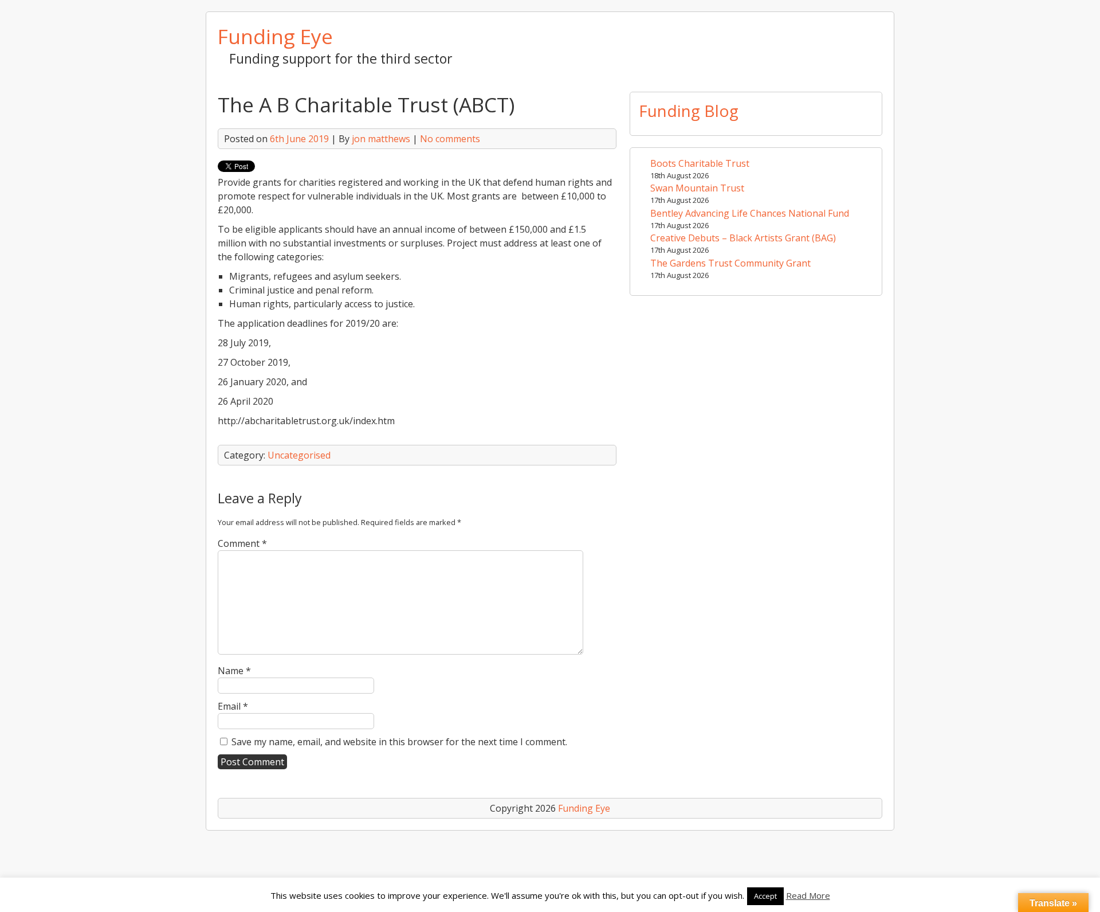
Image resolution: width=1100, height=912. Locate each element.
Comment (242, 543)
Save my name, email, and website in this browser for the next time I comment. (399, 741)
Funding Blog (688, 111)
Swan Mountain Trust (697, 188)
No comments (450, 138)
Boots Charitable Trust (699, 163)
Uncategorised (299, 455)
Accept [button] (765, 896)
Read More (808, 895)
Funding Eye (275, 36)
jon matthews (381, 138)
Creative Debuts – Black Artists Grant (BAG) (743, 238)
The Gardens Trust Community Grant (730, 263)
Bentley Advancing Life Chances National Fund (749, 213)
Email (233, 706)
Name (234, 670)
